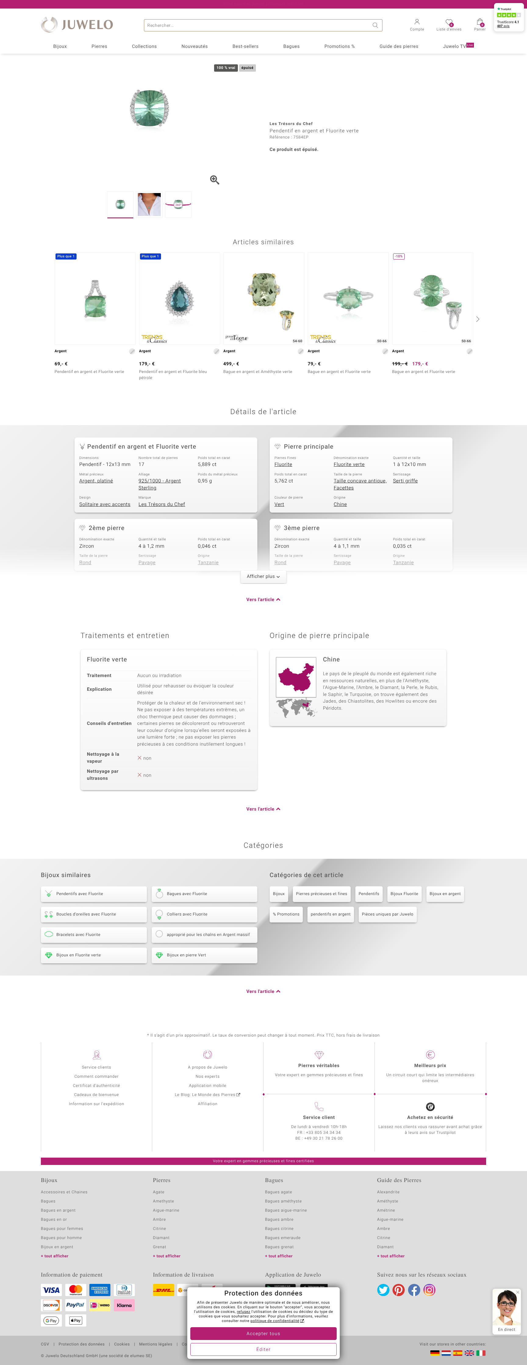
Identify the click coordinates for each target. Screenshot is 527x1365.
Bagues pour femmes (62, 1229)
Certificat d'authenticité (96, 1086)
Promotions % (339, 46)
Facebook (414, 1290)
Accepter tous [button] (263, 1334)
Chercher (376, 25)
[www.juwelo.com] (469, 1353)
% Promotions (286, 914)
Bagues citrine (279, 1229)
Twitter (383, 1290)
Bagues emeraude (283, 1238)
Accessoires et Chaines (64, 1192)
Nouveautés (194, 46)
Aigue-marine (166, 1210)
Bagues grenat (279, 1247)
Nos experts (207, 1077)
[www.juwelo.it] (481, 1353)
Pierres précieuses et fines (321, 894)
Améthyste (388, 1201)
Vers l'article (260, 600)
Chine (340, 504)
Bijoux (60, 46)
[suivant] (477, 319)
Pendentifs (369, 894)
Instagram (429, 1290)
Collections (144, 46)
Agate (159, 1192)
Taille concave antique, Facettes (360, 484)
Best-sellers (245, 46)
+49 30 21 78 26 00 (323, 1138)
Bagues (291, 46)
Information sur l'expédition (96, 1104)
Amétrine (386, 1210)
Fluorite (283, 464)
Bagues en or (54, 1220)
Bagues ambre (279, 1220)
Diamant (161, 1238)
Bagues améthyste (283, 1201)
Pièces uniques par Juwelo (388, 914)
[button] (417, 25)
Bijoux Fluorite (404, 894)
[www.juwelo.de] (434, 1353)
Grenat (160, 1247)
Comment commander (96, 1077)
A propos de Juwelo (207, 1067)
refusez (243, 1312)
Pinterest (399, 1290)
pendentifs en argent (331, 914)
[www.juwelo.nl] (446, 1353)
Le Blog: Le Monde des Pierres (205, 1095)
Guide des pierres (399, 46)
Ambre (159, 1220)
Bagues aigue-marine (286, 1210)
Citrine (159, 1229)
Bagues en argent (58, 1210)
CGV (45, 1344)
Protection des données (82, 1344)
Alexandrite (388, 1192)
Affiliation (208, 1104)
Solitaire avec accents (105, 504)
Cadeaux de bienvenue (96, 1095)
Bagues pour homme (61, 1238)
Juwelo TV (458, 46)
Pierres (99, 46)
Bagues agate (278, 1192)
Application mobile (208, 1086)
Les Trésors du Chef (161, 504)
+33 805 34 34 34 (323, 1133)
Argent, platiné (96, 481)
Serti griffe (405, 481)
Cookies (122, 1344)
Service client (319, 1117)
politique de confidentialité (274, 1321)
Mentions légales (155, 1344)
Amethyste (163, 1201)
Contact (189, 1344)
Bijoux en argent (445, 894)
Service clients (96, 1067)
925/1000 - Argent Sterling (159, 484)
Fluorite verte (349, 464)
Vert (279, 504)
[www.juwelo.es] (457, 1353)
